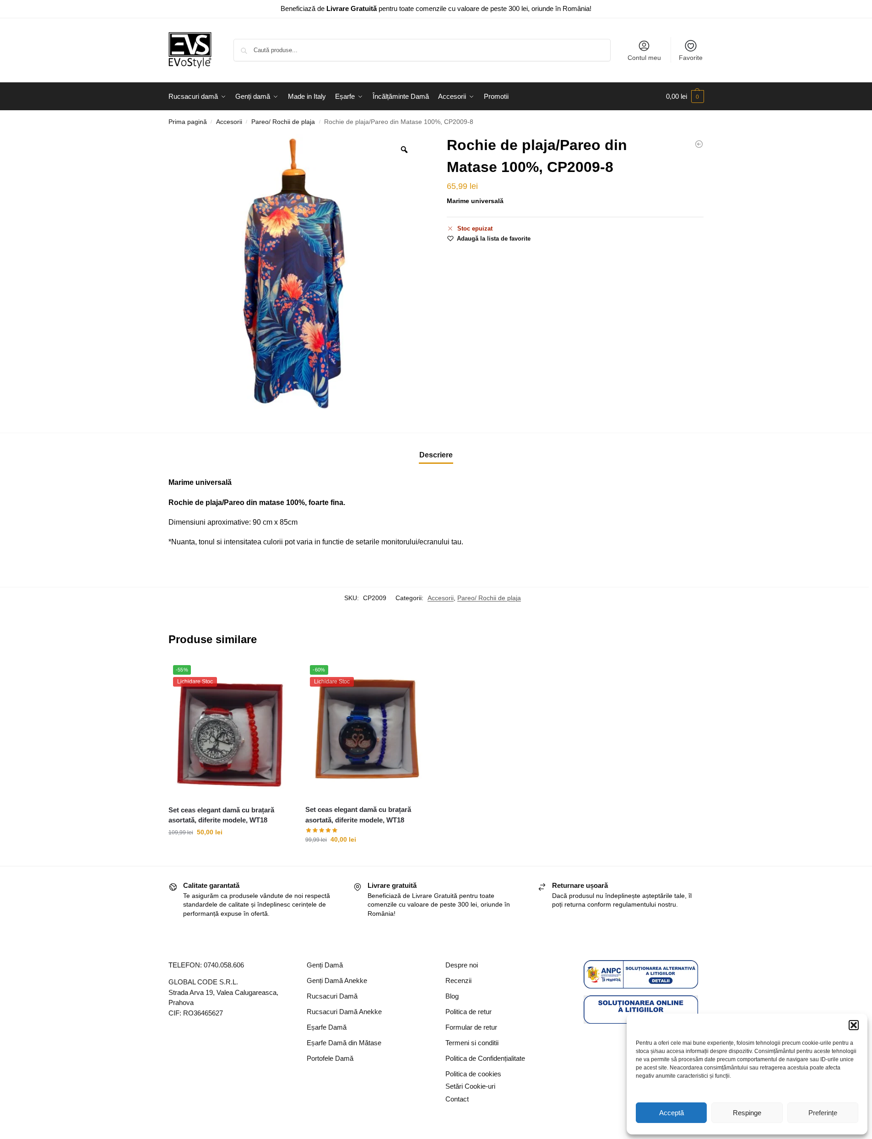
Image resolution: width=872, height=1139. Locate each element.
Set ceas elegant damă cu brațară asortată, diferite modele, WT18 (221, 815)
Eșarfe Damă (327, 1027)
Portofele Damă (330, 1058)
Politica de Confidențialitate (485, 1058)
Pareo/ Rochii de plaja (283, 121)
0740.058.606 (224, 965)
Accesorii (229, 121)
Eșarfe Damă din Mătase (344, 1043)
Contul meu (644, 57)
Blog (452, 996)
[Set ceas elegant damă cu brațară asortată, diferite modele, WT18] (699, 144)
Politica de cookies (473, 1074)
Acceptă (671, 1113)
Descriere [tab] (436, 455)
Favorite (691, 57)
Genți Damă (325, 965)
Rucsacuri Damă (332, 996)
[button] (853, 1025)
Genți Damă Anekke (337, 980)
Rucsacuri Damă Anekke (344, 1011)
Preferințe (822, 1113)
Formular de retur (471, 1027)
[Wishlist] (278, 674)
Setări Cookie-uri (470, 1086)
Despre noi (461, 965)
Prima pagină (187, 121)
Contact (457, 1099)
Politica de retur (468, 1011)
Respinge (747, 1113)
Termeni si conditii (471, 1043)
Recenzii (458, 980)
